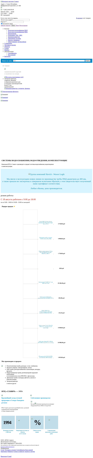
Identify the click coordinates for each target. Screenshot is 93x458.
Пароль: (3, 22)
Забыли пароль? (6, 25)
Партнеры (4, 451)
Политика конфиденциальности (7, 446)
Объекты (10, 451)
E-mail (9, 456)
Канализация (12, 33)
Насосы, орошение (14, 40)
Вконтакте (4, 456)
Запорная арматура (14, 37)
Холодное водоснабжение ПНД (18, 30)
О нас (2, 450)
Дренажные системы (14, 38)
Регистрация (23, 25)
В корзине (79, 18)
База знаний (11, 55)
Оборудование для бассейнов (17, 42)
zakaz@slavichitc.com (8, 7)
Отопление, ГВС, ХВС (15, 35)
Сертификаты (12, 53)
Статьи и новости (18, 451)
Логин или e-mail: (6, 20)
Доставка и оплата (10, 450)
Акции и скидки (30, 451)
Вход (17, 25)
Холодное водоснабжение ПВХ (18, 32)
